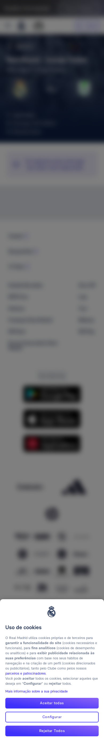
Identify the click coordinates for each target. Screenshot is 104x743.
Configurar (52, 717)
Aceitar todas (52, 703)
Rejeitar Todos (52, 731)
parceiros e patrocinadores (25, 673)
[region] (52, 671)
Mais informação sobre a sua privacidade (36, 691)
